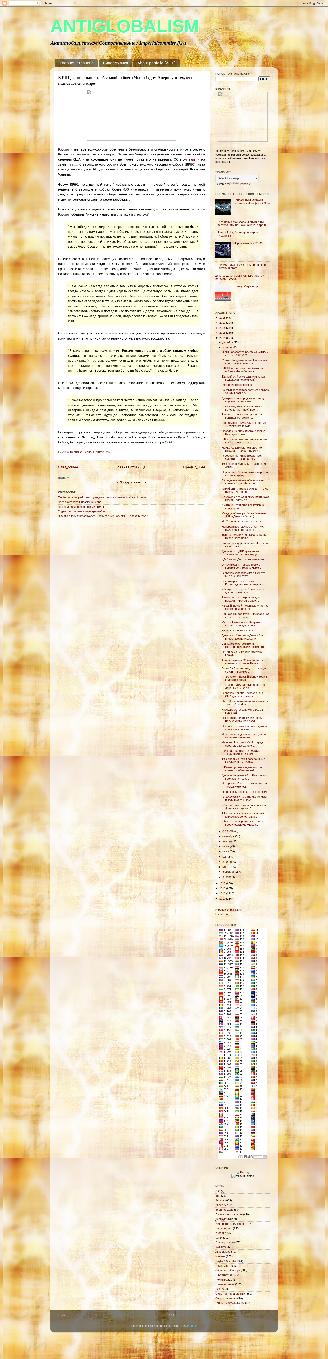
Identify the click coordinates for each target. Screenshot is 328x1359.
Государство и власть (229, 1214)
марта (226, 866)
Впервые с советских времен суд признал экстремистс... (242, 416)
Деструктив (222, 1219)
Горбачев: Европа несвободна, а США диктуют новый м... (242, 695)
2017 (222, 322)
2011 (222, 893)
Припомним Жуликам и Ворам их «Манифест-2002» (252, 202)
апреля (227, 861)
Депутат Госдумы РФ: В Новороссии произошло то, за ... (245, 777)
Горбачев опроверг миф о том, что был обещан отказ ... (243, 574)
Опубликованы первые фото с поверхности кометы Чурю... (241, 566)
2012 (222, 888)
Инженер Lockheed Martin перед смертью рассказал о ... (242, 744)
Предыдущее (194, 467)
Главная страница (77, 63)
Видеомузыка (115, 63)
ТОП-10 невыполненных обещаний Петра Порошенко (244, 536)
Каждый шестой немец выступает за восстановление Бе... (245, 607)
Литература (222, 1251)
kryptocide (221, 914)
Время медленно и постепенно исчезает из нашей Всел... (242, 408)
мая (225, 856)
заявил (194, 159)
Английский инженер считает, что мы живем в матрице (245, 490)
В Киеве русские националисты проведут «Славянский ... (242, 769)
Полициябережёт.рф (247, 286)
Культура (221, 1247)
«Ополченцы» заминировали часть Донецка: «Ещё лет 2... (244, 807)
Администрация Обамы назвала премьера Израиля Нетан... (242, 662)
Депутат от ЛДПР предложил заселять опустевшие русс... (241, 553)
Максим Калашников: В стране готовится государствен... (241, 624)
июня (226, 851)
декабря (228, 342)
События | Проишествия (231, 1293)
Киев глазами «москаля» (237, 630)
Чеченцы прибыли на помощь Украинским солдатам (241, 752)
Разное (220, 1289)
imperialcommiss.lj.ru (228, 909)
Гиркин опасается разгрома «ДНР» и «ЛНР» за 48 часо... (245, 353)
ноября (227, 347)
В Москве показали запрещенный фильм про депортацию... (243, 815)
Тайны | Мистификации (230, 1303)
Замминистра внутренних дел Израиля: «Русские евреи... (241, 599)
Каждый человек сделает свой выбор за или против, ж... (245, 391)
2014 (222, 337)
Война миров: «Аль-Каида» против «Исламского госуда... (244, 424)
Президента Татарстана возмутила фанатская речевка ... (244, 728)
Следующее (68, 467)
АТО (217, 1191)
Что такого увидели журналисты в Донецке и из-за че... (243, 686)
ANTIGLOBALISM (124, 26)
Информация (223, 1228)
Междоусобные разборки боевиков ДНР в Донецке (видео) (244, 515)
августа (227, 841)
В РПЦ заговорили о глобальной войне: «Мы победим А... (242, 370)
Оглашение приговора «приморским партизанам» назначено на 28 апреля (242, 223)
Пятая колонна (225, 1284)
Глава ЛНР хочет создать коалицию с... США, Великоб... (244, 670)
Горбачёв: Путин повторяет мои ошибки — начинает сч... (242, 457)
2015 (222, 332)
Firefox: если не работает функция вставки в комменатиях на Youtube (102, 497)
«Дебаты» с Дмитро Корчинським (243, 559)
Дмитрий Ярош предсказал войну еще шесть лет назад (243, 400)
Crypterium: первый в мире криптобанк (82, 511)
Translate (245, 183)
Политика (76, 452)
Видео (219, 1205)
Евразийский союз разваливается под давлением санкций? (243, 378)
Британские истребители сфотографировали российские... (244, 645)
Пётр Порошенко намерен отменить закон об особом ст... (245, 703)
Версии (220, 1200)
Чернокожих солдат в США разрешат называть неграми (245, 615)
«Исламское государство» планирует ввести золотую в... (245, 498)
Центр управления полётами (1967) (81, 506)
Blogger (192, 1325)
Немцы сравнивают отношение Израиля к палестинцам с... (242, 449)
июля (226, 846)
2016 (222, 327)
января (227, 876)
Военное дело (224, 1209)
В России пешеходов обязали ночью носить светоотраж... (245, 441)
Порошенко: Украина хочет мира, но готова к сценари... (245, 474)
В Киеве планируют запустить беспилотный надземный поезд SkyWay (103, 515)
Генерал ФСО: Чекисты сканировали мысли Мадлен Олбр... (245, 798)
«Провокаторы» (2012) (248, 243)
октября (227, 831)
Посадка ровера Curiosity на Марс (79, 502)
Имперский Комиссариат (231, 1223)
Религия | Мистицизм (97, 452)
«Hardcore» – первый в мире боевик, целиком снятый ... (245, 678)
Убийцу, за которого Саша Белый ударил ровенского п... (243, 591)
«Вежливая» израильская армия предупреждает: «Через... (242, 823)
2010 (222, 898)
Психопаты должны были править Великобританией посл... (243, 719)
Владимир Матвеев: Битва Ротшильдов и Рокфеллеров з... (243, 583)
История (220, 1232)
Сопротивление (225, 1298)
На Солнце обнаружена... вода (241, 521)
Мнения (220, 1256)
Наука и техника (225, 1261)
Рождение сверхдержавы (238, 384)
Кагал (218, 1237)
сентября (228, 836)
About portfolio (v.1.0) (156, 63)
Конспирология (225, 1242)
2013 (222, 883)
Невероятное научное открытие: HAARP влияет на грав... (243, 528)
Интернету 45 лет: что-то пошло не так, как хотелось (244, 785)
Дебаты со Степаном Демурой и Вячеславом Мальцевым (242, 637)
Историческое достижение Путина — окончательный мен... (245, 736)
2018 (222, 317)
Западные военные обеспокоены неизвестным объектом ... (243, 482)
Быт (217, 1195)
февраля (228, 871)
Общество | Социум (227, 1270)
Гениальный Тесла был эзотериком (244, 791)
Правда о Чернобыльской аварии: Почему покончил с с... (243, 433)
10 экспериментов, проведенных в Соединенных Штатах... (243, 760)
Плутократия (223, 1274)
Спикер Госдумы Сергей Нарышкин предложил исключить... (244, 362)
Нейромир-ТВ (224, 1265)
